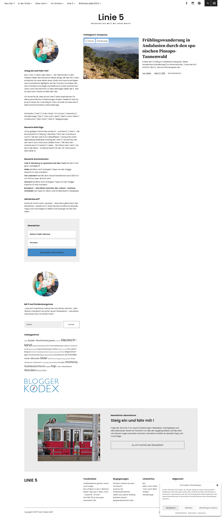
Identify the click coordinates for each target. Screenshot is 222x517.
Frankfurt (66, 346)
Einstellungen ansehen (208, 508)
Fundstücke (29, 119)
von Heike (146, 73)
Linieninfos (71, 113)
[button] (217, 485)
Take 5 (51, 119)
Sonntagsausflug (59, 359)
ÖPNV (44, 370)
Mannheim (32, 352)
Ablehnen (188, 508)
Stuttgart (61, 362)
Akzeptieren (170, 508)
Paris (62, 352)
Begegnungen (62, 119)
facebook (186, 3)
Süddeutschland (34, 366)
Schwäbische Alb (60, 355)
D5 (60, 341)
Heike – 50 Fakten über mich (61, 145)
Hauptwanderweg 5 (44, 349)
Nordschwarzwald (54, 352)
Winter (39, 371)
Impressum (202, 513)
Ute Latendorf (30, 175)
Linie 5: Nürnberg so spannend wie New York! (45, 163)
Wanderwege (102, 41)
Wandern (30, 370)
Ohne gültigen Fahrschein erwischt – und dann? (45, 131)
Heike (26, 169)
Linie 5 (70, 3)
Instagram (193, 3)
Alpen (26, 341)
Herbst (55, 349)
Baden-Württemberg (39, 340)
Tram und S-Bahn (51, 116)
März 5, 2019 (159, 73)
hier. (56, 91)
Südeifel (48, 367)
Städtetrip (71, 362)
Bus (40, 116)
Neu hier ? (10, 3)
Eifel (47, 346)
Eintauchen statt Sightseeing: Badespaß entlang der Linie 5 (50, 138)
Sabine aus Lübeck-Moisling (124, 495)
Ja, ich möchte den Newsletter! (147, 445)
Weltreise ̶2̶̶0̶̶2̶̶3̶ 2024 (89, 3)
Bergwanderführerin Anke (123, 500)
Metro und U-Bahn (69, 116)
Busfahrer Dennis (120, 497)
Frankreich (73, 346)
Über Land (40, 3)
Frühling (27, 349)
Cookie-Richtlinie (181, 513)
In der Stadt (24, 3)
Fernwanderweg (56, 346)
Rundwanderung (36, 355)
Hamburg (33, 349)
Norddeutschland (43, 352)
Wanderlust (67, 366)
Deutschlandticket (39, 346)
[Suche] (208, 3)
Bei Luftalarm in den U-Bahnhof (96, 489)
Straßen (146, 492)
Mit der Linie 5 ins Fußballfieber (46, 137)
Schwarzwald (48, 355)
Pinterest (199, 3)
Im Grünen (56, 3)
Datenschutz (192, 513)
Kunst (64, 349)
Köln (68, 349)
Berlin (52, 340)
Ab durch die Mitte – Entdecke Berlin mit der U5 (51, 146)
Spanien (67, 359)
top (53, 366)
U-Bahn (59, 367)
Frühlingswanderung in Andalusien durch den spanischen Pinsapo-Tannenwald (169, 48)
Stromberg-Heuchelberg (49, 362)
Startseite (28, 113)
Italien (60, 349)
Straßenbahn (37, 362)
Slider (43, 358)
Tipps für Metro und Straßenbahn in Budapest (58, 191)
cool (57, 341)
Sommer (51, 359)
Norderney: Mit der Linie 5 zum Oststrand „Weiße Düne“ (50, 141)
